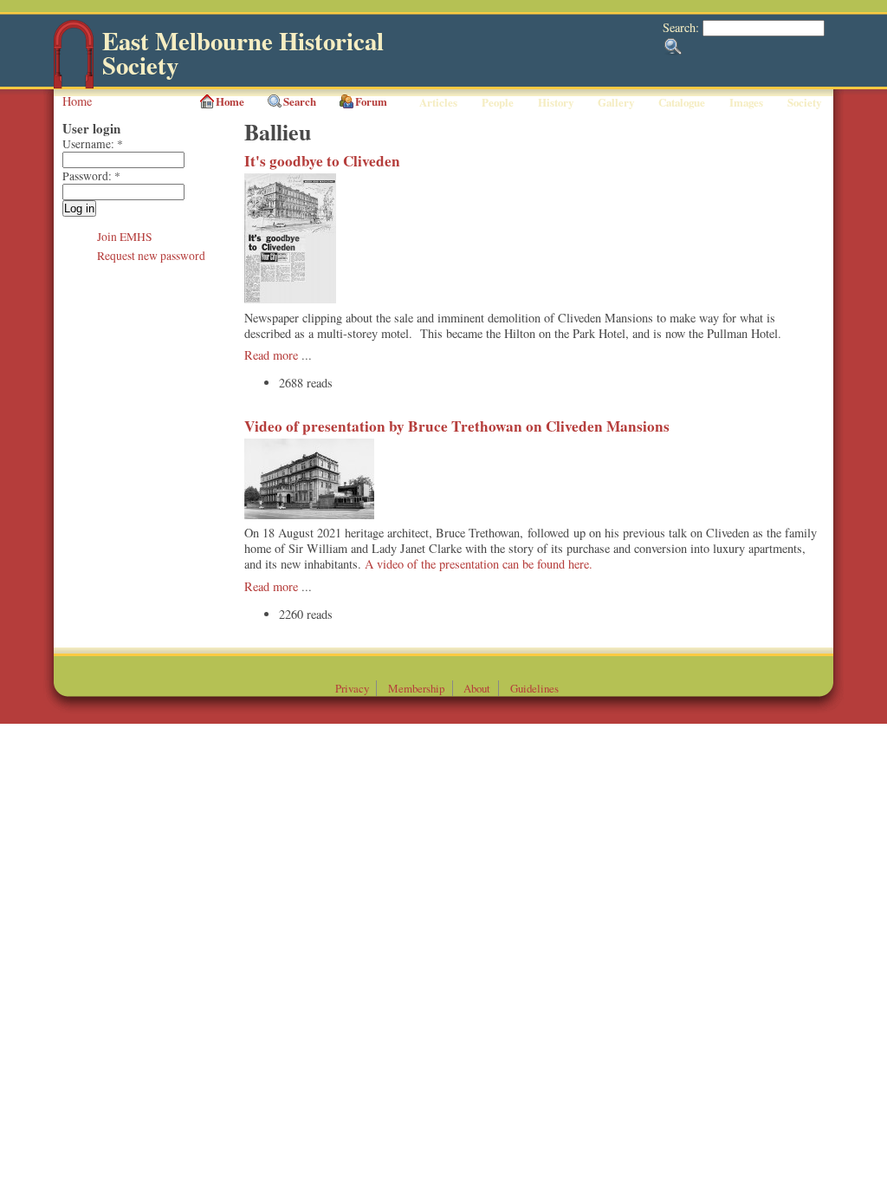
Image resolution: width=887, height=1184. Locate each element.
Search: (682, 27)
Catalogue (681, 102)
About (476, 688)
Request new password (151, 255)
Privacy (352, 688)
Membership (416, 688)
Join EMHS (124, 236)
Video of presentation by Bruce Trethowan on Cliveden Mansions (457, 426)
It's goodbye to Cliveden (322, 161)
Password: (91, 176)
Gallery (616, 102)
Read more (271, 355)
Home (77, 101)
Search (299, 101)
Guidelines (534, 688)
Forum (371, 101)
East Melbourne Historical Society (243, 53)
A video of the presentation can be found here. (478, 564)
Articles (438, 102)
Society (804, 102)
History (555, 102)
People (498, 102)
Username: (92, 144)
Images (746, 102)
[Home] (74, 84)
